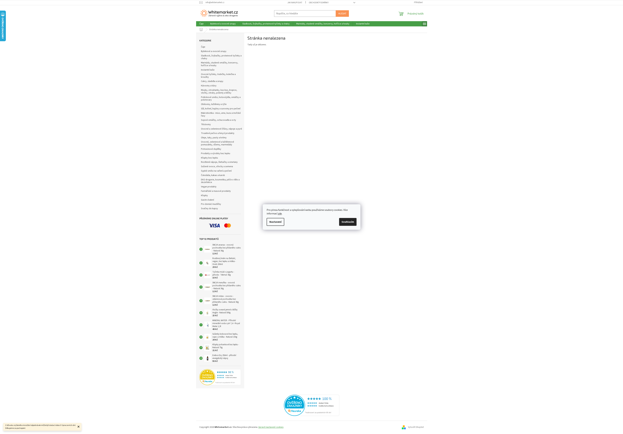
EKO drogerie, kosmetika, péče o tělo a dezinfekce (220, 181)
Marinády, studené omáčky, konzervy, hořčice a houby (219, 64)
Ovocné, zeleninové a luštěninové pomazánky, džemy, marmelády (217, 143)
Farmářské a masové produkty (216, 191)
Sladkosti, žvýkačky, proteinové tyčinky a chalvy (221, 57)
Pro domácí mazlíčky (211, 204)
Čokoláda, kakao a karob (213, 175)
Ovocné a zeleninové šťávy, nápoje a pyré (221, 128)
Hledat (342, 13)
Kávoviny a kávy (208, 85)
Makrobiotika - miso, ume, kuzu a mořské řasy (221, 114)
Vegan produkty (208, 186)
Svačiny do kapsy (209, 208)
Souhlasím (348, 222)
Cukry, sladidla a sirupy (212, 81)
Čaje (203, 47)
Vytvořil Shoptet (416, 427)
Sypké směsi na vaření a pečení (216, 171)
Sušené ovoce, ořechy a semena (217, 166)
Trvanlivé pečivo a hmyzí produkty (217, 133)
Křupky (204, 195)
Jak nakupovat (294, 2)
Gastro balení (207, 200)
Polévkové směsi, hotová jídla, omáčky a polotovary (221, 99)
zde (280, 213)
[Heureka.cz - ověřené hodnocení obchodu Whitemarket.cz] (311, 405)
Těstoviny (206, 124)
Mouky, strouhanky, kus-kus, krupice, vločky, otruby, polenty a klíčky (219, 91)
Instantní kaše (208, 70)
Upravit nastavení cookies (271, 427)
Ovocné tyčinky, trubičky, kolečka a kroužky (218, 76)
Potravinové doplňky (211, 149)
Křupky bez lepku (209, 157)
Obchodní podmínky (319, 2)
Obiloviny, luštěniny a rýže (214, 104)
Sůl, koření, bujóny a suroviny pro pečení (220, 108)
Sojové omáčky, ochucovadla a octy (218, 120)
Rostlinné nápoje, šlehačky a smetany (219, 162)
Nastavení (275, 222)
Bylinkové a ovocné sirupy (213, 51)
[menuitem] (201, 23)
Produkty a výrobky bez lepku (215, 153)
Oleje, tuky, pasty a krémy (214, 137)
